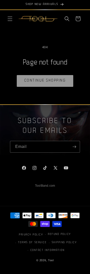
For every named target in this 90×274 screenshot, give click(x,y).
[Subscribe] (74, 147)
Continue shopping (45, 81)
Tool (51, 260)
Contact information (47, 250)
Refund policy (59, 234)
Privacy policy (31, 234)
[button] (10, 18)
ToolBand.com (45, 185)
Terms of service (32, 242)
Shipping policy (64, 242)
